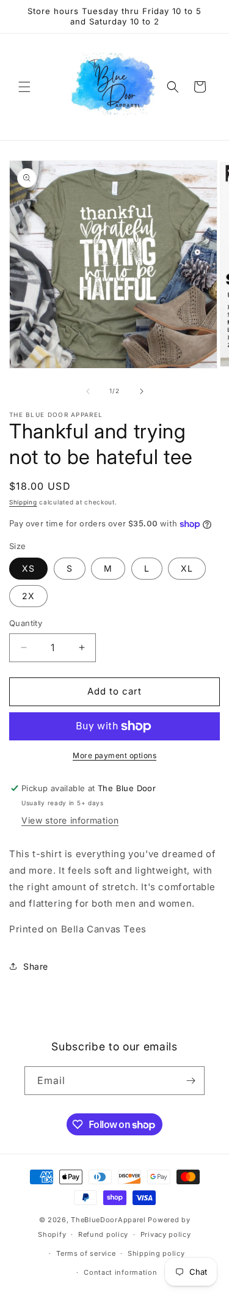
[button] (24, 86)
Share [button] (35, 966)
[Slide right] (141, 391)
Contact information (120, 1272)
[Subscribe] (190, 1080)
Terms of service (85, 1253)
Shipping (23, 502)
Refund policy (103, 1234)
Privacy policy (165, 1234)
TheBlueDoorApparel (108, 1219)
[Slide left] (88, 391)
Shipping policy (156, 1253)
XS (28, 568)
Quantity (25, 623)
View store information (69, 820)
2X (28, 596)
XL (187, 568)
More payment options (114, 755)
